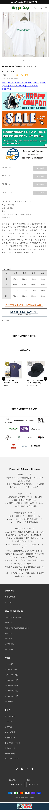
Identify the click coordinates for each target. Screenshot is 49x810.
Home (4, 82)
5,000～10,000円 (11, 669)
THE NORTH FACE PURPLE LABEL (17, 628)
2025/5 (10, 82)
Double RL (9, 623)
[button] (3, 8)
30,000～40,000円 (11, 685)
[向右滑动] (29, 60)
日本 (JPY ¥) (15, 784)
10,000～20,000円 (11, 675)
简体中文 (32, 784)
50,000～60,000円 (11, 696)
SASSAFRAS (6, 89)
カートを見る (10, 716)
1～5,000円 (9, 664)
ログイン (8, 722)
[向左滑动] (19, 60)
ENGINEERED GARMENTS (14, 617)
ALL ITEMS (8, 602)
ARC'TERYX (9, 649)
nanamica (8, 639)
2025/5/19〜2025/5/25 (23, 82)
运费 (16, 78)
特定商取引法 (10, 738)
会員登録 (8, 727)
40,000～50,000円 (11, 691)
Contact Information (13, 759)
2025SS (36, 82)
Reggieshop (21, 797)
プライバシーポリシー (13, 743)
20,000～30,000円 (11, 680)
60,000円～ (9, 701)
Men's (12, 86)
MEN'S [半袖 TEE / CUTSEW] (27, 86)
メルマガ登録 (10, 732)
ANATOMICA (9, 644)
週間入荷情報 (10, 597)
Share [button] (7, 321)
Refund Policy (10, 753)
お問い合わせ (10, 748)
